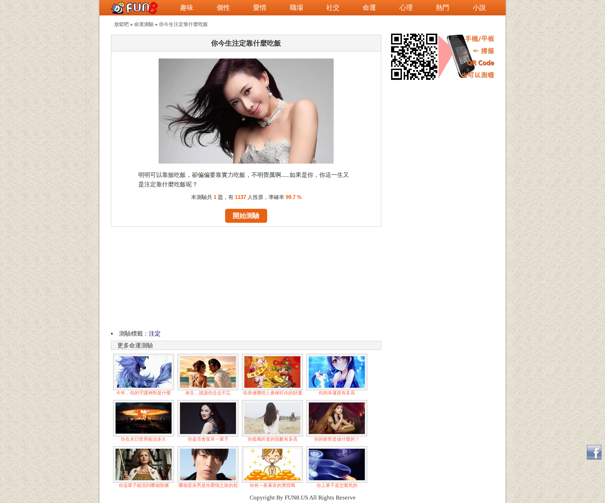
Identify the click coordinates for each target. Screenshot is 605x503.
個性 (223, 7)
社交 (333, 7)
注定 (155, 333)
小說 (479, 7)
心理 (406, 7)
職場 (296, 7)
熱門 (442, 7)
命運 (369, 7)
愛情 (259, 7)
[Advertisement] (246, 277)
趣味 (186, 7)
